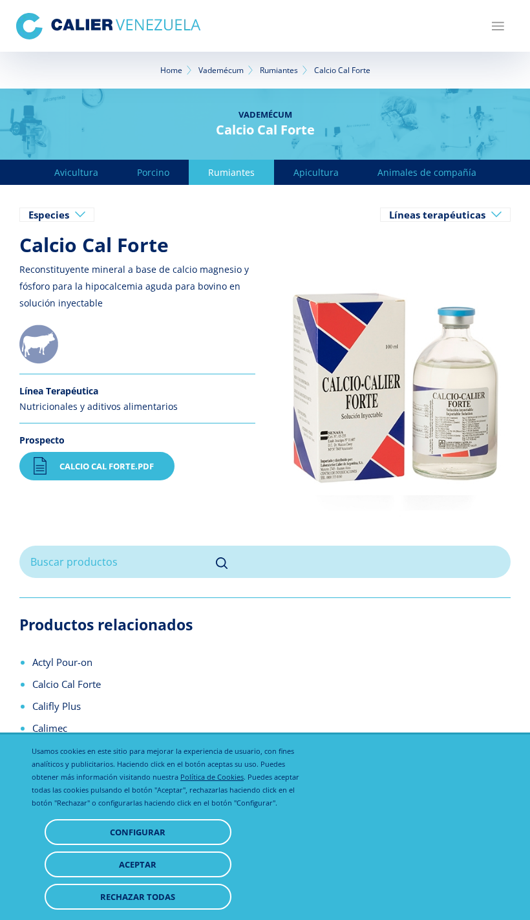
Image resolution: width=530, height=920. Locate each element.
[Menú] (498, 26)
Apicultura (316, 172)
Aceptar (137, 864)
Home (171, 70)
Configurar (137, 832)
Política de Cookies (212, 777)
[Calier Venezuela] (108, 26)
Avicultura (76, 172)
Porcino (153, 172)
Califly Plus (56, 706)
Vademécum (221, 70)
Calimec (49, 728)
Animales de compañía (426, 172)
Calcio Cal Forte (66, 684)
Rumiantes (279, 70)
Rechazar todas (137, 897)
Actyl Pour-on (62, 662)
